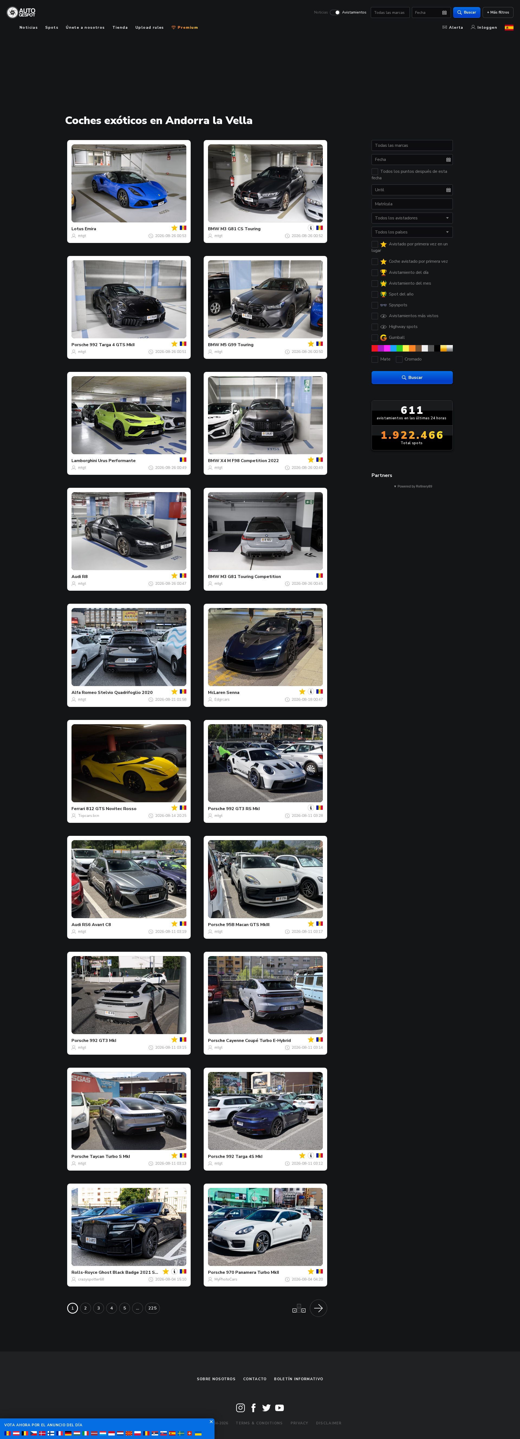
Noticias (321, 12)
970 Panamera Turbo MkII (252, 1272)
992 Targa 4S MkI (244, 1156)
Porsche (80, 345)
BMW (213, 229)
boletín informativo (298, 1379)
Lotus (78, 229)
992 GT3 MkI (103, 1041)
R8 (85, 577)
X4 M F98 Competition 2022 (249, 461)
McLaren (216, 693)
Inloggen (487, 27)
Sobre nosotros (216, 1379)
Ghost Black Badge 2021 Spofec (133, 1272)
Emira (90, 229)
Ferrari (78, 809)
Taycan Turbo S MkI (110, 1156)
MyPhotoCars (225, 1279)
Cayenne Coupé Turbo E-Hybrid (258, 1041)
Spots (51, 27)
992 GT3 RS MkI (243, 809)
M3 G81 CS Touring (240, 229)
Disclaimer (329, 1423)
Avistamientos (354, 12)
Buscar (470, 12)
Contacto (254, 1379)
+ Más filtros (498, 12)
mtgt (82, 235)
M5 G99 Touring (236, 345)
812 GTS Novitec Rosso (111, 809)
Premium (187, 27)
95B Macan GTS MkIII (247, 925)
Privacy (299, 1423)
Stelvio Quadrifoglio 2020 (125, 693)
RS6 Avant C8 (96, 925)
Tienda (120, 27)
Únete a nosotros (85, 27)
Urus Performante (117, 461)
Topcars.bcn (88, 815)
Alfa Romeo (84, 693)
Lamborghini (84, 461)
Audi (76, 577)
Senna (232, 693)
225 (152, 1308)
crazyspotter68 (91, 1279)
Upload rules (149, 27)
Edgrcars (222, 699)
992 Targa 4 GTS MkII (112, 345)
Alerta (456, 27)
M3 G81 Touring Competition (250, 577)
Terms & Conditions (259, 1423)
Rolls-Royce (85, 1272)
